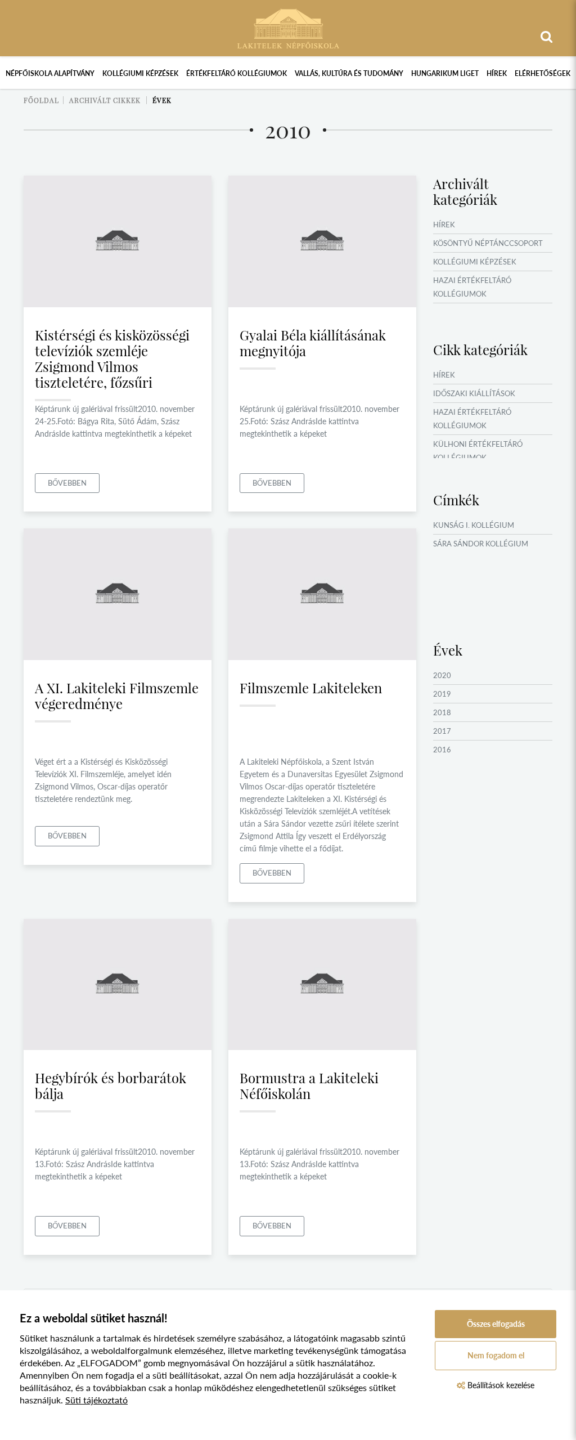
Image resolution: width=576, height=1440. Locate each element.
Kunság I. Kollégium (473, 525)
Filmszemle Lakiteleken (311, 688)
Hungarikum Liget (445, 73)
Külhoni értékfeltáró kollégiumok (478, 450)
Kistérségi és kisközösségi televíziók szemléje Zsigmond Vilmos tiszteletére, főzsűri (112, 358)
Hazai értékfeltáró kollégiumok (472, 287)
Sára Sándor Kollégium (480, 543)
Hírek (497, 73)
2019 (442, 693)
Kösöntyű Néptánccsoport (488, 243)
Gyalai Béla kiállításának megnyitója (313, 343)
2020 (442, 675)
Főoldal (41, 100)
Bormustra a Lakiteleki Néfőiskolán (309, 1085)
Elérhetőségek (542, 73)
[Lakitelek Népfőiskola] (288, 27)
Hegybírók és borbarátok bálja (110, 1085)
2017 (442, 730)
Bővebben (67, 482)
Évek (162, 100)
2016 (442, 749)
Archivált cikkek (105, 100)
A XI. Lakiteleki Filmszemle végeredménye (117, 695)
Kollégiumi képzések (140, 73)
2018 (442, 712)
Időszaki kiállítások (474, 393)
